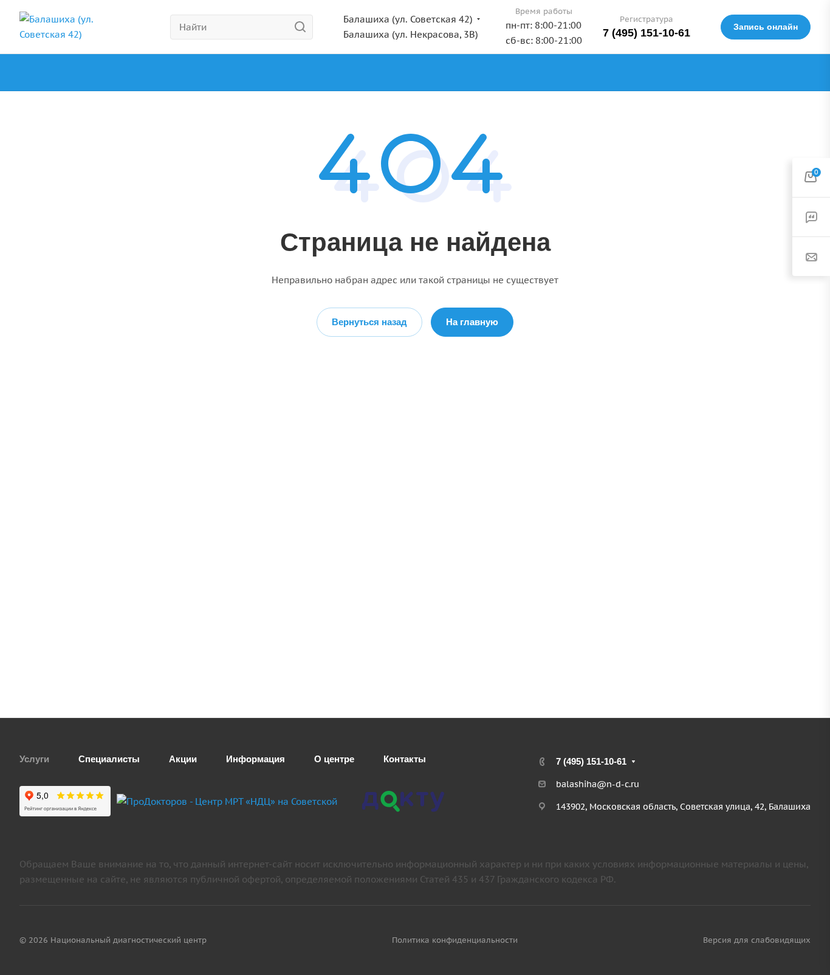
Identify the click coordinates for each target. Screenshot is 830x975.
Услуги (34, 759)
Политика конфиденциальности (455, 940)
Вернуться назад (369, 322)
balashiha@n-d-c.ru (597, 784)
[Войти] (805, 72)
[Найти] (303, 27)
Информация (255, 759)
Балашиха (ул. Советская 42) (408, 19)
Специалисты (109, 759)
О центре (334, 759)
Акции (183, 759)
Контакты (404, 759)
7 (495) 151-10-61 (646, 33)
